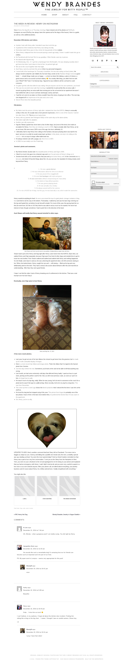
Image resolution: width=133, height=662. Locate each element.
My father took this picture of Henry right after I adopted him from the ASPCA (40, 110)
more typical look (40, 115)
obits (24, 508)
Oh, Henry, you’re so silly (24, 399)
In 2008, (18, 141)
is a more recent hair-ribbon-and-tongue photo (33, 364)
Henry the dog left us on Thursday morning (31, 30)
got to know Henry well (57, 156)
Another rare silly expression (25, 122)
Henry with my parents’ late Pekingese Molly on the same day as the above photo (41, 117)
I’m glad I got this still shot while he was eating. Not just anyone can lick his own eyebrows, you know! (48, 85)
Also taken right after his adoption (26, 120)
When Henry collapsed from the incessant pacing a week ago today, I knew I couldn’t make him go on (48, 52)
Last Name (93, 173)
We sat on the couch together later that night (30, 66)
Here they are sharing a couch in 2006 (41, 127)
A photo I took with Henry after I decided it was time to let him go (36, 45)
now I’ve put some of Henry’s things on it (61, 154)
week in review (29, 508)
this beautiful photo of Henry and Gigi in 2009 (50, 152)
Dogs (21, 508)
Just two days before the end (25, 368)
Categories (93, 84)
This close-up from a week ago (25, 387)
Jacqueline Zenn (28, 546)
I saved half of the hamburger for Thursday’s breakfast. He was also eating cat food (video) (44, 71)
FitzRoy (70, 30)
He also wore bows (36, 178)
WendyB (29, 566)
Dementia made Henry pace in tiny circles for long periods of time (36, 50)
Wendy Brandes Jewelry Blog (66, 5)
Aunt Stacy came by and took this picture (29, 69)
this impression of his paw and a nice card (39, 97)
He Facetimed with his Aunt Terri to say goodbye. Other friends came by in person (42, 57)
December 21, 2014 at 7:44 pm (33, 530)
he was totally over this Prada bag (32, 141)
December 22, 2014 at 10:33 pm (34, 608)
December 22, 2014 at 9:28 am (33, 590)
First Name (93, 167)
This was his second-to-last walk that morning (30, 88)
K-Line (25, 527)
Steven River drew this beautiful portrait (28, 100)
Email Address (95, 162)
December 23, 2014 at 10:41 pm (37, 568)
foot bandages (44, 176)
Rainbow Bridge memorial (68, 74)
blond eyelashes (48, 387)
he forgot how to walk (25, 378)
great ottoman (51, 169)
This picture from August (56, 392)
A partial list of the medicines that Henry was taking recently (34, 48)
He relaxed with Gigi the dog (25, 59)
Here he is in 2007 (47, 139)
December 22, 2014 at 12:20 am (34, 549)
